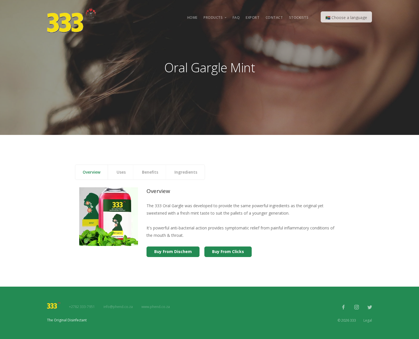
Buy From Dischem (173, 251)
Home (192, 17)
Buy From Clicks (228, 251)
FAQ (236, 17)
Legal (367, 320)
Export (252, 17)
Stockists (299, 17)
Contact (274, 17)
